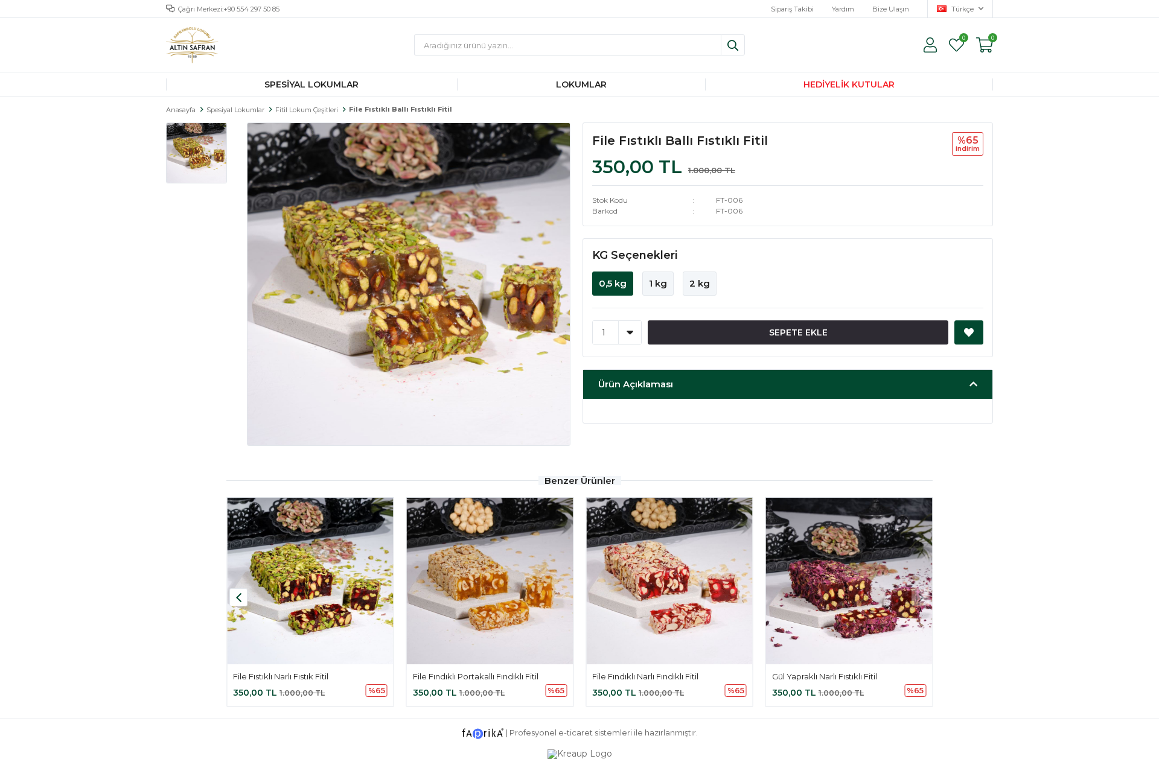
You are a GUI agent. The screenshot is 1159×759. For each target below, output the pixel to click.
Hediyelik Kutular (849, 84)
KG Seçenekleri (635, 255)
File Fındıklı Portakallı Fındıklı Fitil (475, 676)
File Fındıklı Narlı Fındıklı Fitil (645, 676)
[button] (921, 597)
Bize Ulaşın (890, 9)
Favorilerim (963, 39)
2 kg (699, 283)
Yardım (843, 9)
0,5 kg (613, 283)
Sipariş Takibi (792, 9)
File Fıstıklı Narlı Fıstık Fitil (280, 676)
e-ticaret (575, 733)
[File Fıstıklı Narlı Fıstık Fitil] (310, 581)
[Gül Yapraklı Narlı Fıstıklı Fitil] (849, 581)
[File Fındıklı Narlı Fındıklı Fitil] (669, 581)
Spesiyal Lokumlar (311, 84)
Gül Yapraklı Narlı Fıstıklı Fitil (824, 676)
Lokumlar (581, 84)
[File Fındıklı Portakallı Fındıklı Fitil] (490, 581)
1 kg (658, 283)
